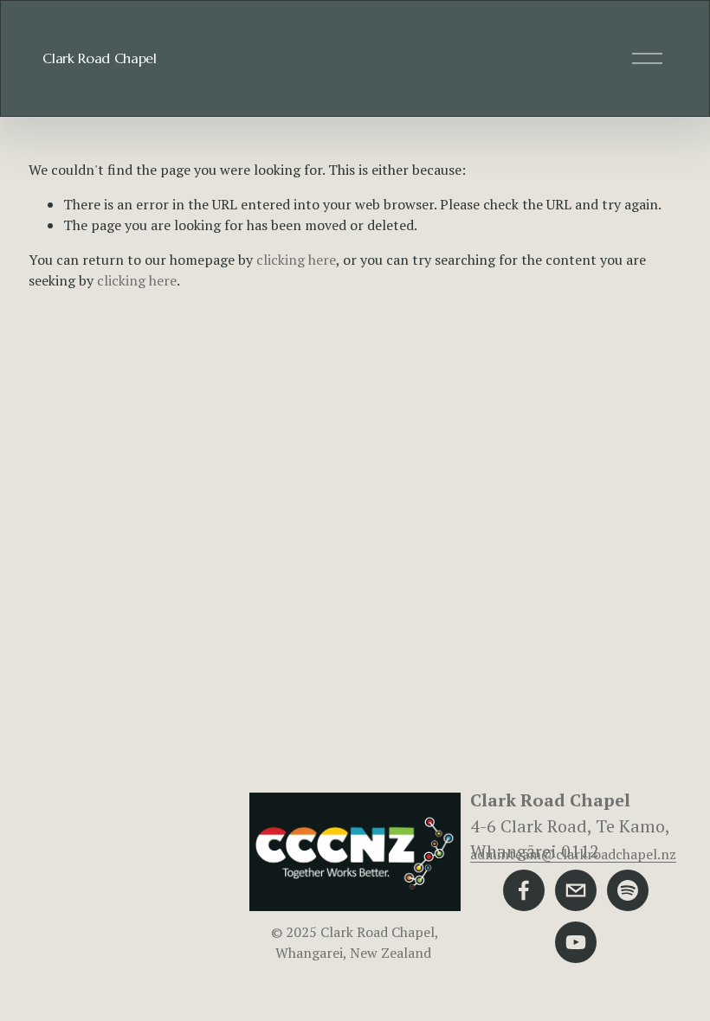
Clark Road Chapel (99, 58)
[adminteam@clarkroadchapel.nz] (576, 890)
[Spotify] (628, 890)
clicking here (296, 259)
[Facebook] (524, 890)
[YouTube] (576, 942)
